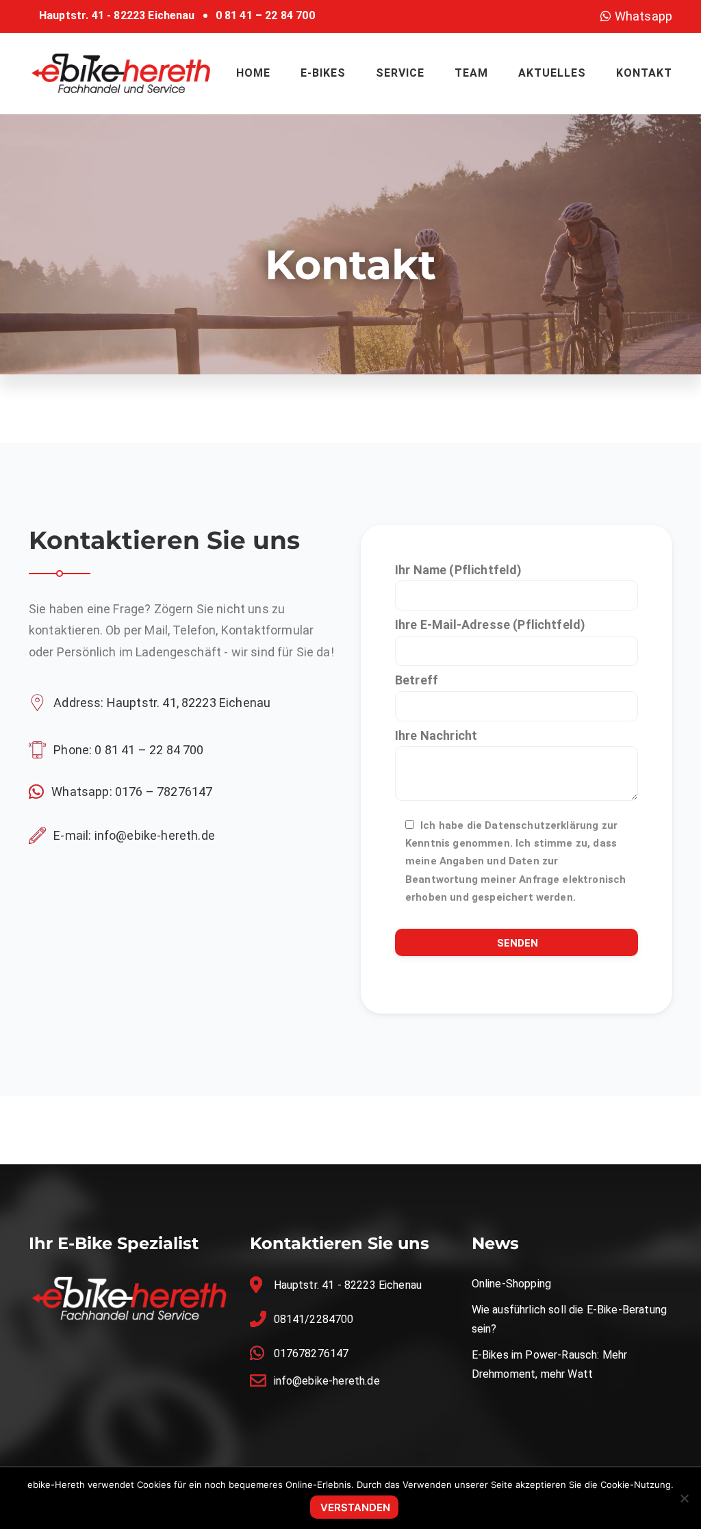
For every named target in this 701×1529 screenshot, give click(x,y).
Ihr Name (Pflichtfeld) (458, 570)
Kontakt (644, 72)
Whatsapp (642, 16)
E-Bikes (323, 72)
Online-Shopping (511, 1283)
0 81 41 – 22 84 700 (265, 15)
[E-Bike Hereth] (121, 72)
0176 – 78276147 (163, 791)
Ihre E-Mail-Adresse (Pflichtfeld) (490, 624)
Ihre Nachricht (436, 735)
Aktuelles (552, 72)
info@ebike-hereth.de (154, 835)
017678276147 (311, 1353)
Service (400, 72)
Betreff (416, 680)
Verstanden (355, 1507)
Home (253, 72)
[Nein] (684, 1498)
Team (471, 72)
